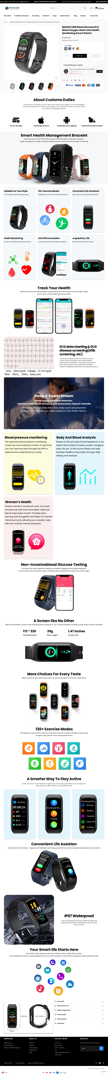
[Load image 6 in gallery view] (31, 86)
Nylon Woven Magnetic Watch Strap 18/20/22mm (82, 69)
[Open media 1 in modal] (31, 52)
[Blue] (69, 48)
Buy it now (95, 56)
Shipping (64, 40)
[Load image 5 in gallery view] (22, 86)
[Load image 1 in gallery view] (12, 86)
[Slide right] (57, 86)
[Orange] (77, 48)
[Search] (85, 8)
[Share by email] (79, 80)
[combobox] (68, 8)
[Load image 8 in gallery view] (50, 86)
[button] (99, 8)
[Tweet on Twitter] (71, 80)
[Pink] (73, 48)
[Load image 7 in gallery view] (41, 86)
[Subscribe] (101, 1048)
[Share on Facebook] (67, 80)
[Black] (65, 48)
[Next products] (102, 65)
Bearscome (93, 1068)
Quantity (66, 52)
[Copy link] (83, 80)
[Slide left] (5, 86)
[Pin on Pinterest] (75, 80)
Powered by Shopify (100, 1068)
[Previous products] (99, 65)
